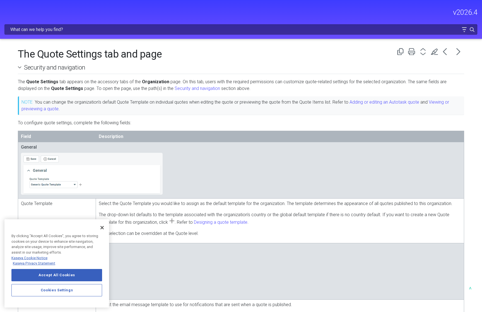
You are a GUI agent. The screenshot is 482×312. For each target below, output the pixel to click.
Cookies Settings (57, 290)
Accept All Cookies (56, 275)
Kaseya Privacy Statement (34, 263)
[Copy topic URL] (401, 51)
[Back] (447, 51)
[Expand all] (424, 51)
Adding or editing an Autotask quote (384, 102)
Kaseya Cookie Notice (29, 258)
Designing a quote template (220, 222)
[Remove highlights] (435, 51)
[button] (464, 29)
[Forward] (458, 51)
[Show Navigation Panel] (7, 9)
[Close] (102, 228)
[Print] (412, 51)
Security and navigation (54, 67)
